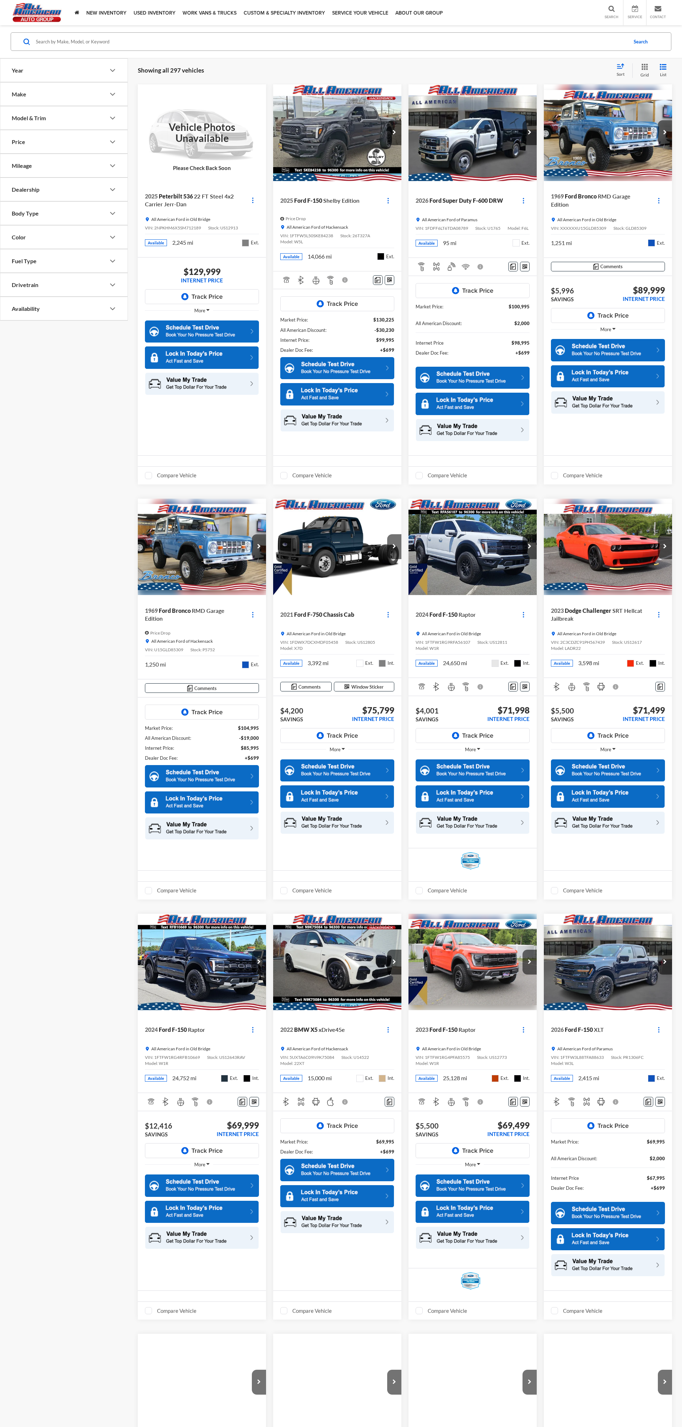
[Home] (77, 12)
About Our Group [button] (419, 12)
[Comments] (378, 280)
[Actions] (253, 200)
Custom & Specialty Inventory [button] (284, 12)
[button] (202, 357)
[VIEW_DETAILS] (202, 132)
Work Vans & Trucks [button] (210, 12)
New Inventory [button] (106, 12)
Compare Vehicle (176, 475)
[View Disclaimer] (345, 279)
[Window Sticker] (389, 280)
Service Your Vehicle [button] (360, 12)
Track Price (207, 296)
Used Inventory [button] (154, 12)
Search (641, 41)
